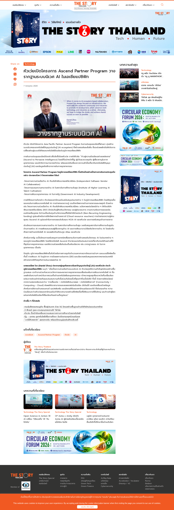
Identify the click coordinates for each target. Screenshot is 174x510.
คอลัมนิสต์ (43, 483)
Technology (30, 64)
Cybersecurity (147, 94)
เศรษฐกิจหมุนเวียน (88, 481)
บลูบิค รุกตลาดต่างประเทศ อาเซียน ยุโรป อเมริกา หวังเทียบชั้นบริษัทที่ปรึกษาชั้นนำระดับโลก (100, 419)
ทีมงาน (147, 481)
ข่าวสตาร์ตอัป (124, 478)
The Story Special (42, 412)
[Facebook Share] (15, 69)
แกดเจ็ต (104, 483)
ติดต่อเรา (148, 483)
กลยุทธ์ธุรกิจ (65, 481)
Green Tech (86, 483)
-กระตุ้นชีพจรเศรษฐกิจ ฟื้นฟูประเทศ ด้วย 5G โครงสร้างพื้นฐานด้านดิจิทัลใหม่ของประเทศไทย (63, 306)
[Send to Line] (15, 79)
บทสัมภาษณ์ (43, 481)
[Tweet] (15, 74)
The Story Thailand (42, 346)
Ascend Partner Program (49, 334)
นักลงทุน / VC (124, 483)
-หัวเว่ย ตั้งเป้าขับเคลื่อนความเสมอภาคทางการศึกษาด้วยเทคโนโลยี (52, 313)
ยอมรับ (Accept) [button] (87, 507)
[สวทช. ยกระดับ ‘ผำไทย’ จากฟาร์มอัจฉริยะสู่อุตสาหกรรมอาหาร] (129, 85)
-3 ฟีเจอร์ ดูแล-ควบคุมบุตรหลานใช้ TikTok (42, 310)
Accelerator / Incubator (129, 481)
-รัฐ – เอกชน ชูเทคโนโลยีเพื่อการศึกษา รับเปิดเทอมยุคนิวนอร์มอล (52, 316)
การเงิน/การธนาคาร (67, 483)
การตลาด (63, 478)
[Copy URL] (15, 84)
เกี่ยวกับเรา (149, 478)
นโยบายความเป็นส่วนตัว (154, 486)
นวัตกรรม (145, 82)
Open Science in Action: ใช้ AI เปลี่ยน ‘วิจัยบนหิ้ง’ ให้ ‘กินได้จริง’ (37, 419)
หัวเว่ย (67, 334)
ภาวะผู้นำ (63, 486)
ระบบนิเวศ (29, 334)
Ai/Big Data (106, 478)
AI (75, 334)
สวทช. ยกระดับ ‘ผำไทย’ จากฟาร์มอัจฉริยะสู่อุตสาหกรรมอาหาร (151, 88)
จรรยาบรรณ (150, 489)
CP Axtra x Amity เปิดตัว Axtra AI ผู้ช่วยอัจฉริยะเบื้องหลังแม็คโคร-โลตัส (69, 419)
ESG (82, 478)
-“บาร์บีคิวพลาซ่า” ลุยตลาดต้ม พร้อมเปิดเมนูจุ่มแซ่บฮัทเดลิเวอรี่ (51, 319)
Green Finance (87, 486)
